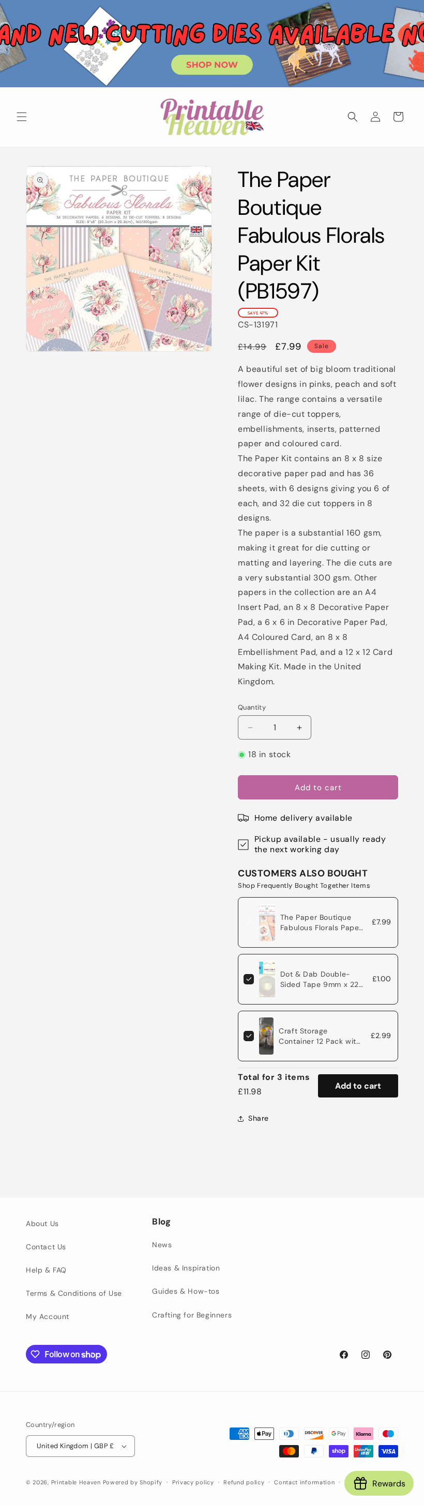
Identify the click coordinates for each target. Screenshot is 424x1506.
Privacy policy (193, 1482)
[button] (21, 116)
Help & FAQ (46, 1270)
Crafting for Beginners (192, 1315)
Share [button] (258, 1118)
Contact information (304, 1482)
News (162, 1244)
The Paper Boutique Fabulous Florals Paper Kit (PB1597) (321, 928)
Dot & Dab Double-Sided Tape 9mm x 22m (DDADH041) (323, 984)
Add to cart (358, 1085)
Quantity (252, 707)
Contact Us (46, 1246)
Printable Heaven (76, 1482)
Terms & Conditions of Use (74, 1293)
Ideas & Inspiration (186, 1268)
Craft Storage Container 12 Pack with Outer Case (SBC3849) (320, 1041)
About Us (42, 1223)
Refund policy (243, 1482)
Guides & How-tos (186, 1291)
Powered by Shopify (133, 1482)
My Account (47, 1316)
